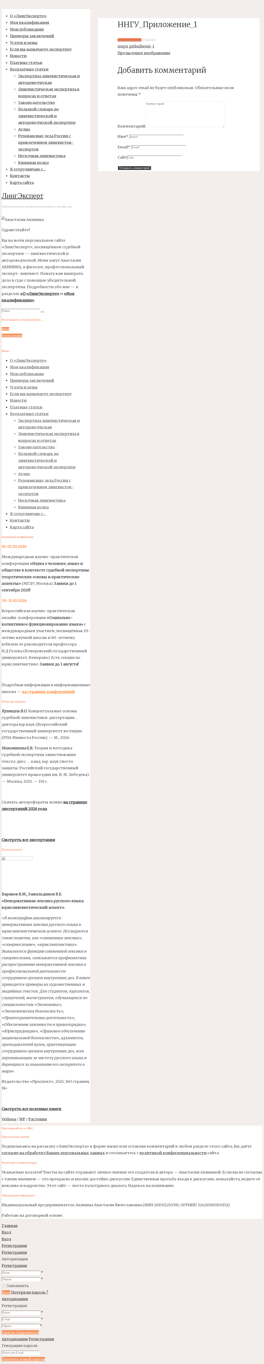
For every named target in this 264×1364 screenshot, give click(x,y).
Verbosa (9, 1119)
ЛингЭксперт (22, 196)
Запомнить (18, 1285)
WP (22, 1119)
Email (124, 147)
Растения (37, 1119)
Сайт (122, 157)
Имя (123, 136)
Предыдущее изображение (144, 53)
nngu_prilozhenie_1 (136, 46)
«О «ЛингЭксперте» (39, 293)
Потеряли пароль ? (29, 1292)
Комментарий (131, 126)
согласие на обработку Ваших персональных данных (53, 1152)
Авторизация (15, 1299)
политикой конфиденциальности (173, 1152)
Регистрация (14, 1265)
